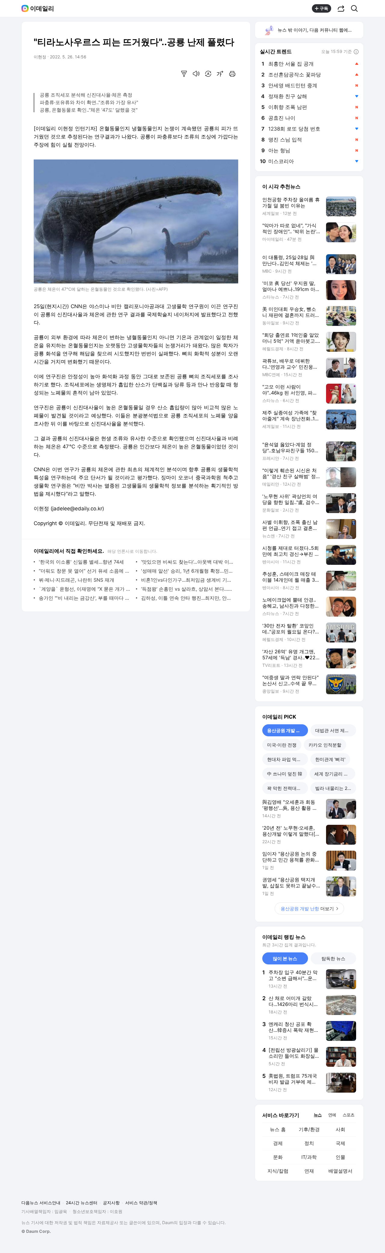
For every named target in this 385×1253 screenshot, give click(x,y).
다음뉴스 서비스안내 (40, 1202)
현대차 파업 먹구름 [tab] (286, 759)
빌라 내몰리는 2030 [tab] (335, 788)
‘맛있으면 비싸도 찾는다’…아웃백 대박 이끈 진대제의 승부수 (188, 562)
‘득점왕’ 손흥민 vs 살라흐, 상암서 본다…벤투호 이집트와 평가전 (188, 589)
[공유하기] (341, 8)
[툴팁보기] (356, 52)
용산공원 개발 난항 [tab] (286, 730)
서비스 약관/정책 (141, 1202)
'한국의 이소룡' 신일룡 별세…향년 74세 (81, 562)
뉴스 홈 (278, 1129)
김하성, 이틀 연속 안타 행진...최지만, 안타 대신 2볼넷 (188, 598)
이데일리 (42, 8)
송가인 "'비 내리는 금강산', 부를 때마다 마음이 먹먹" (86, 598)
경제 (278, 1143)
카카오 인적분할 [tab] (325, 745)
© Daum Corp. (36, 1231)
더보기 (307, 908)
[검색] (356, 8)
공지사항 (111, 1202)
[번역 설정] (208, 74)
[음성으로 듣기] (196, 74)
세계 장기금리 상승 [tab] (333, 774)
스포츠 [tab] (348, 1114)
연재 (309, 1171)
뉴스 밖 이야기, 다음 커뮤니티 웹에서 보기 (320, 30)
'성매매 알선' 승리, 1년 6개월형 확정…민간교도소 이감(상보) (188, 571)
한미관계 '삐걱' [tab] (330, 759)
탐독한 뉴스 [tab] (333, 958)
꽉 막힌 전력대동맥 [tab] (286, 788)
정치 (309, 1143)
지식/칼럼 (277, 1171)
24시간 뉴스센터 (81, 1202)
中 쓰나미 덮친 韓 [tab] (284, 774)
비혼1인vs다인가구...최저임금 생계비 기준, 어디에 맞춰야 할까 (188, 580)
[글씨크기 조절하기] (220, 74)
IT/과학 (309, 1157)
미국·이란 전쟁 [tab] (282, 745)
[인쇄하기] (232, 74)
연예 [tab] (332, 1114)
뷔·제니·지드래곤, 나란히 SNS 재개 (76, 580)
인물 (340, 1157)
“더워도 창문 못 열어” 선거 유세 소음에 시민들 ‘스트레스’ (86, 571)
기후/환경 (309, 1129)
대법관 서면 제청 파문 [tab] (335, 730)
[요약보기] (184, 74)
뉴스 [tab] (318, 1114)
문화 (278, 1157)
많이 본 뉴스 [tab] (285, 958)
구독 (324, 8)
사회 (340, 1129)
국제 (340, 1143)
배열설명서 (340, 1171)
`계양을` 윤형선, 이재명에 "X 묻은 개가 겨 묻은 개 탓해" (86, 589)
